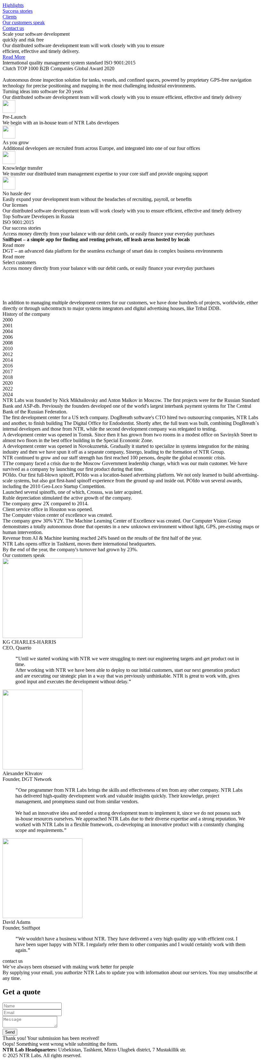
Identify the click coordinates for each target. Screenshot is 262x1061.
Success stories (18, 11)
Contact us (13, 28)
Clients (10, 16)
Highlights (13, 5)
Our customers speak (24, 22)
